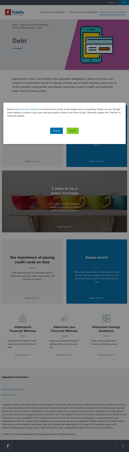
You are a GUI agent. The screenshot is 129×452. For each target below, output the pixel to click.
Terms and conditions (29, 109)
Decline (56, 131)
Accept (73, 131)
